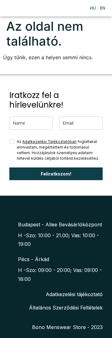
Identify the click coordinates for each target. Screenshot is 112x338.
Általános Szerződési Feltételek (66, 308)
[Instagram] (60, 208)
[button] (80, 8)
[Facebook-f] (48, 208)
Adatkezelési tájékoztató (74, 294)
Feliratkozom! (56, 173)
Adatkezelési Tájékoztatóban (49, 141)
